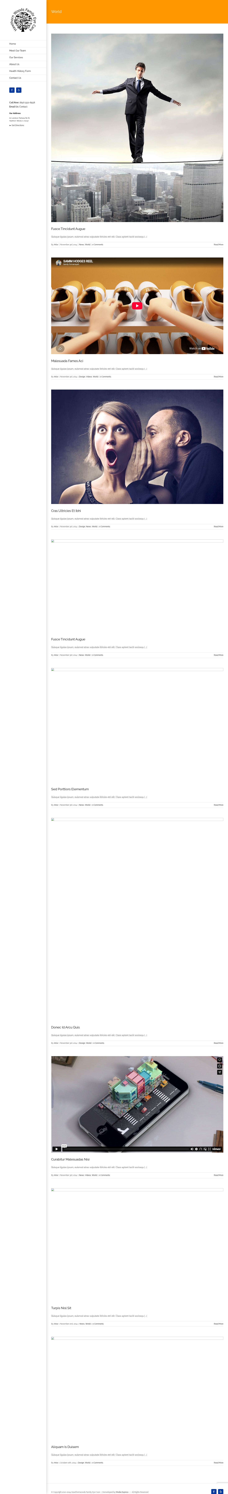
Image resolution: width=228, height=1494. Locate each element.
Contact (23, 106)
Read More (218, 245)
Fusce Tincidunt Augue (68, 229)
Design (82, 377)
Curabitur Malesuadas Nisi (70, 1159)
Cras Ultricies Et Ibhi (66, 511)
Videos (89, 377)
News (81, 245)
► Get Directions (16, 125)
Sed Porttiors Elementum (70, 789)
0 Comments (97, 245)
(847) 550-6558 (27, 102)
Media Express (122, 1492)
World (87, 245)
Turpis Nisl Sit (61, 1308)
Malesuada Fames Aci (67, 361)
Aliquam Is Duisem (65, 1447)
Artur (56, 245)
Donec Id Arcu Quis (65, 1027)
